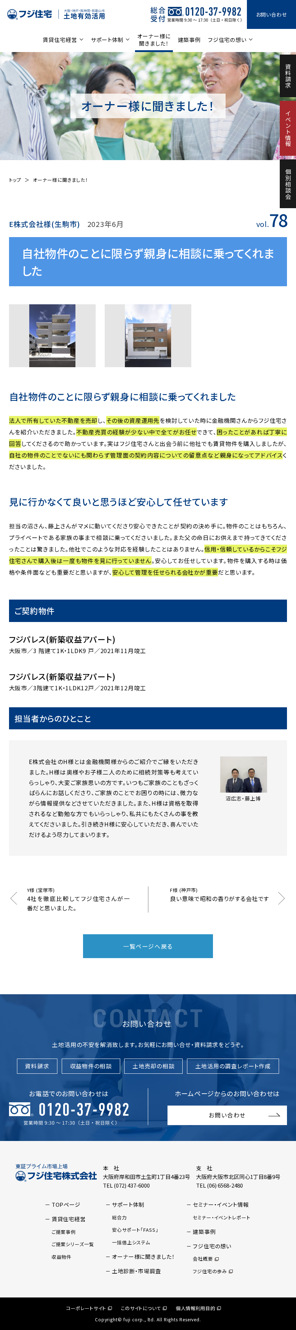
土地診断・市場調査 (136, 1271)
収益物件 (62, 1256)
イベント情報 (288, 128)
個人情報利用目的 (195, 1308)
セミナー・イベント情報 (221, 1204)
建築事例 (189, 39)
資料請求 (288, 76)
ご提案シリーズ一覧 (73, 1244)
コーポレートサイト (86, 1308)
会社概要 (203, 1258)
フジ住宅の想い (227, 39)
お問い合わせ (271, 14)
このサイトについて (141, 1308)
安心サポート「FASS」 (135, 1229)
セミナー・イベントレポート (222, 1217)
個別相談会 (288, 184)
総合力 (119, 1217)
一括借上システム (131, 1242)
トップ (15, 179)
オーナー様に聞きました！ (153, 39)
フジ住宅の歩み (210, 1271)
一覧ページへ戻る (148, 946)
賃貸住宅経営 (60, 39)
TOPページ (66, 1204)
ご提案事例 (64, 1231)
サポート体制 (107, 39)
